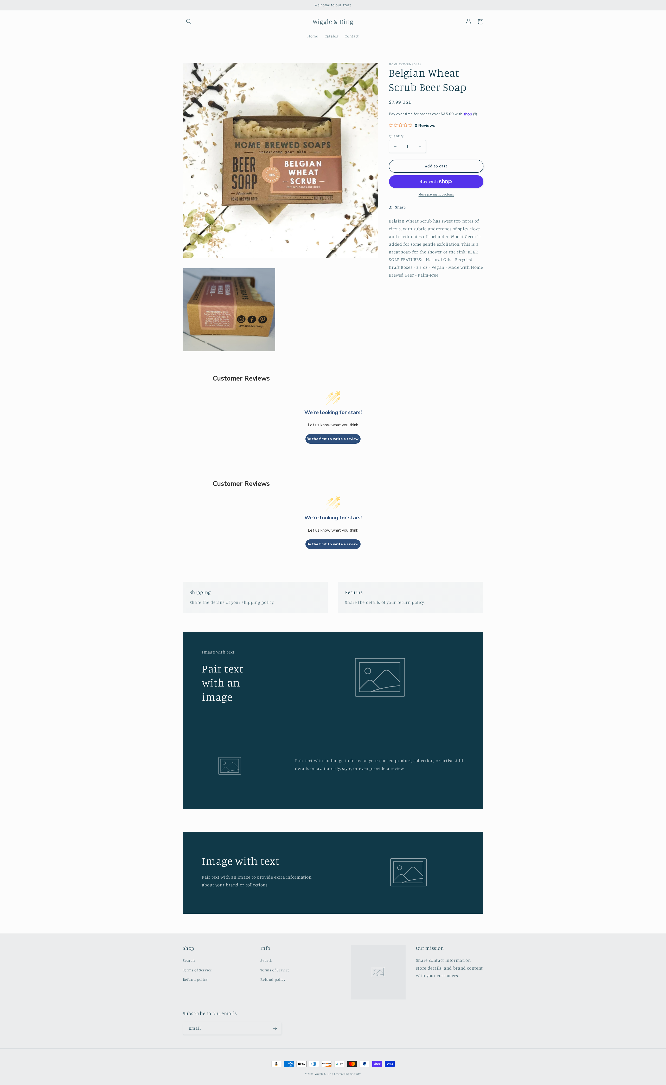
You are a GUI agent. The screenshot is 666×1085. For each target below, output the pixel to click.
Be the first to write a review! (333, 438)
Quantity (396, 136)
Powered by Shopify (347, 1073)
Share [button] (400, 207)
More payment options (436, 195)
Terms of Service (197, 970)
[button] (189, 22)
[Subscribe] (275, 1028)
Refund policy (195, 979)
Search (189, 960)
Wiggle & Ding (324, 1073)
